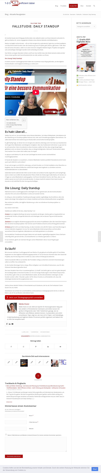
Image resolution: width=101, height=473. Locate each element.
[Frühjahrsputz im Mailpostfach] (1, 236)
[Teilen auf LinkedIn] (48, 346)
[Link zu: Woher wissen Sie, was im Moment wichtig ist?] (54, 363)
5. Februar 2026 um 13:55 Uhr (14, 389)
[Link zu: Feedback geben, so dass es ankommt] (8, 362)
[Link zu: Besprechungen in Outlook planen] (62, 362)
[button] (26, 470)
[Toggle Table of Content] (23, 120)
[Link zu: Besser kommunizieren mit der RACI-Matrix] (47, 362)
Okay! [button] (95, 469)
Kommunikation (45, 336)
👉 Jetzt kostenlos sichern (84, 85)
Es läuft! (9, 127)
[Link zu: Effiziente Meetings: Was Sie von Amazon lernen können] (24, 363)
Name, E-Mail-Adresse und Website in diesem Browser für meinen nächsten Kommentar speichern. (35, 435)
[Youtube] (12, 324)
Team (39, 23)
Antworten (9, 402)
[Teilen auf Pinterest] (36, 346)
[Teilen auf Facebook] (11, 346)
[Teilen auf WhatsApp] (23, 346)
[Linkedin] (10, 324)
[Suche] (94, 6)
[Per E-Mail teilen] (60, 346)
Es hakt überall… (11, 123)
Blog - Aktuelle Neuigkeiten (15, 14)
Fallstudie (34, 23)
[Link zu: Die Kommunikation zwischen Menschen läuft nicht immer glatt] (39, 362)
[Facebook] (7, 324)
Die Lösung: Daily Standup (14, 125)
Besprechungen (35, 336)
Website (31, 428)
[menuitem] (56, 6)
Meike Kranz (46, 332)
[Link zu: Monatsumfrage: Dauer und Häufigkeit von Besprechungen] (16, 362)
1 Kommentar (34, 332)
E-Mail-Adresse (33, 422)
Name (31, 415)
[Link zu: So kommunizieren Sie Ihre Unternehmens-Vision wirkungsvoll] (31, 362)
